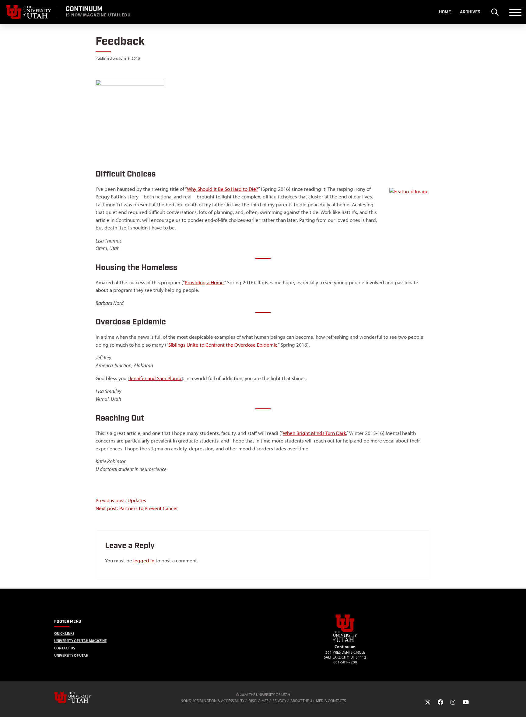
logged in (143, 561)
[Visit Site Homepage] (345, 641)
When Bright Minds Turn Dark (314, 433)
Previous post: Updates (121, 500)
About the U (301, 700)
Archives (470, 12)
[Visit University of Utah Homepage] (29, 12)
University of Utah (71, 655)
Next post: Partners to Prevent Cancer (137, 508)
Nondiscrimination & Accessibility (212, 700)
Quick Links (64, 633)
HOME (445, 12)
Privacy (279, 700)
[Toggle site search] (495, 12)
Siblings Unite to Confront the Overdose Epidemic (222, 345)
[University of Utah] (81, 697)
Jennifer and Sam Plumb (155, 378)
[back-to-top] (518, 705)
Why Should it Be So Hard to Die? (222, 189)
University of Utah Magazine (80, 640)
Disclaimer (258, 700)
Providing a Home (204, 282)
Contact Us (64, 648)
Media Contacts (331, 700)
